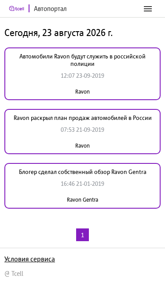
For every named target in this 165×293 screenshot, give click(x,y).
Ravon (82, 91)
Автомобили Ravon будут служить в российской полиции (82, 60)
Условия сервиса (29, 258)
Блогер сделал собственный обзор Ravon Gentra (83, 171)
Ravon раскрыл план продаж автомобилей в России (83, 117)
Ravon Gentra (82, 199)
